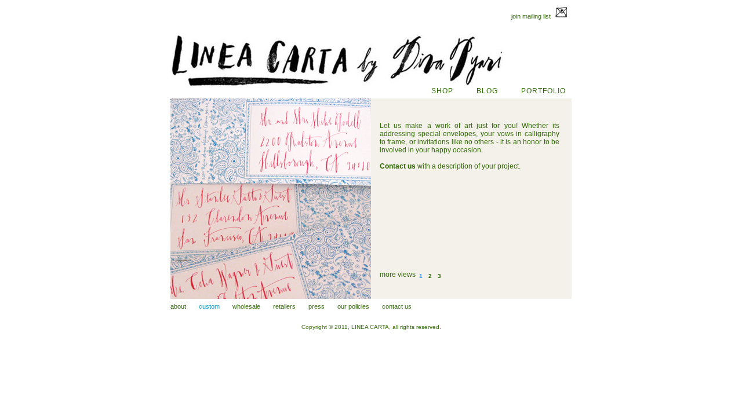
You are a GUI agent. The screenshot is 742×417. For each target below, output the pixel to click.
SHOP (442, 91)
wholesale (246, 306)
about (178, 306)
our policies (353, 306)
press (316, 306)
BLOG (487, 91)
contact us (397, 306)
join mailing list (531, 16)
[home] (336, 85)
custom (209, 306)
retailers (284, 306)
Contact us (398, 166)
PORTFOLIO (543, 91)
